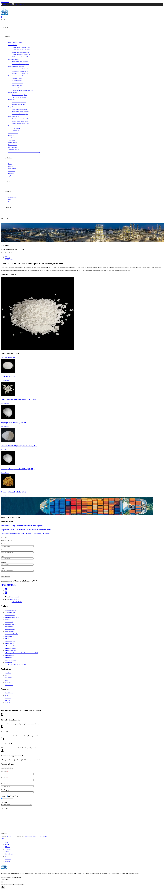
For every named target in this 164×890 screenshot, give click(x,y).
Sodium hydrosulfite (10, 648)
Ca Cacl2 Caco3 (9, 259)
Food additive (8, 677)
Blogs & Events (9, 693)
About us (7, 851)
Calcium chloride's (10, 615)
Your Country (4, 802)
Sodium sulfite (8, 657)
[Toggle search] (1, 17)
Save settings (19, 884)
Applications (8, 849)
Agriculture (8, 673)
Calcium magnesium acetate (12, 617)
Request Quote (11, 357)
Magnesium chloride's (10, 624)
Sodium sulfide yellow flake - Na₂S (13, 492)
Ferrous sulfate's (9, 622)
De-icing (7, 675)
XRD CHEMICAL (10, 836)
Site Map (45, 836)
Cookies (40, 836)
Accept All (4, 884)
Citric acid (7, 619)
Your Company (5, 790)
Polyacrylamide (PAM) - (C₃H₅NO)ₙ (14, 423)
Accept (3, 877)
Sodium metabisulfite (10, 650)
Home (6, 842)
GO (33, 581)
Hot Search (8, 702)
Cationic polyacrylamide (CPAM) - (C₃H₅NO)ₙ (18, 469)
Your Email (4, 778)
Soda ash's (7, 638)
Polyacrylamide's (9, 631)
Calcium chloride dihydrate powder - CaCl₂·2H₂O (19, 446)
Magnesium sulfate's (10, 629)
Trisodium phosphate (10, 660)
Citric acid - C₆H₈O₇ (8, 376)
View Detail (4, 357)
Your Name (4, 771)
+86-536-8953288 (15, 599)
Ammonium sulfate (10, 612)
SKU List (7, 700)
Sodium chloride (9, 643)
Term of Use (35, 836)
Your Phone (4, 784)
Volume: (3, 796)
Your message (5, 808)
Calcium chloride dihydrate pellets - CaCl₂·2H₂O (18, 399)
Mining (6, 680)
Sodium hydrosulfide (10, 645)
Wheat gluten (8, 662)
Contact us (7, 861)
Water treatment (9, 685)
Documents (8, 698)
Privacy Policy (28, 836)
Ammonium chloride (10, 610)
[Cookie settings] (3, 887)
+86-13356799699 (19, 4)
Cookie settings (16, 877)
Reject (9, 877)
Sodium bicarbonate (10, 641)
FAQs (6, 695)
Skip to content (5, 2)
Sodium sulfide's (9, 655)
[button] (6, 590)
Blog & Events (9, 854)
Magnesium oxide (9, 626)
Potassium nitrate (9, 636)
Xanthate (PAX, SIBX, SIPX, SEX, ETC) (16, 664)
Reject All (11, 884)
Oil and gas (8, 682)
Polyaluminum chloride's (11, 634)
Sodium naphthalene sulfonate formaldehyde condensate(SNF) (21, 653)
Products (7, 844)
